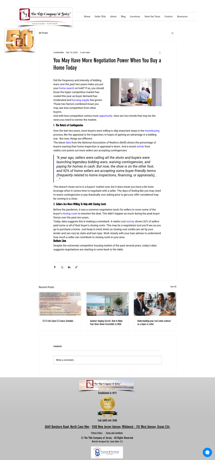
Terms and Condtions (114, 433)
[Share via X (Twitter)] (62, 267)
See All (173, 286)
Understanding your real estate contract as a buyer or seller (154, 322)
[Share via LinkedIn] (69, 267)
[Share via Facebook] (54, 267)
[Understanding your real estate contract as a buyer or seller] (155, 304)
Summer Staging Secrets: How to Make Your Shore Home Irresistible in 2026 (106, 322)
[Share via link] (76, 267)
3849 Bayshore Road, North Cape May (67, 427)
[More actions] (160, 52)
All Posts (43, 33)
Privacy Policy (97, 433)
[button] (172, 33)
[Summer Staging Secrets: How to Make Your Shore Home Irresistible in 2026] (107, 304)
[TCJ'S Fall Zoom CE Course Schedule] (60, 304)
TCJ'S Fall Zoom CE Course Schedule (57, 321)
